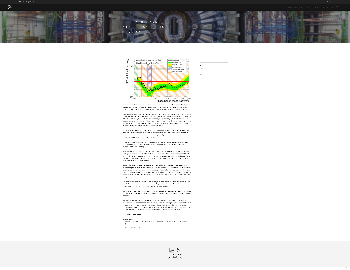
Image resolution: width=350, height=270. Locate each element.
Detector (301, 7)
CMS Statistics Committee (131, 221)
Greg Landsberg (182, 221)
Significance (159, 221)
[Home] (9, 7)
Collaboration (292, 7)
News (327, 7)
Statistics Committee (148, 221)
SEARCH (341, 7)
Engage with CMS (205, 78)
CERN (26, 2)
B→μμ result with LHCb (180, 151)
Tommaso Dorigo (170, 221)
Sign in (324, 2)
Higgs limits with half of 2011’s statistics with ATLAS (140, 154)
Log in (127, 227)
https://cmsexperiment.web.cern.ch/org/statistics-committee (162, 209)
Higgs (125, 224)
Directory (329, 2)
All (200, 66)
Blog (332, 7)
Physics (309, 7)
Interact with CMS (319, 7)
